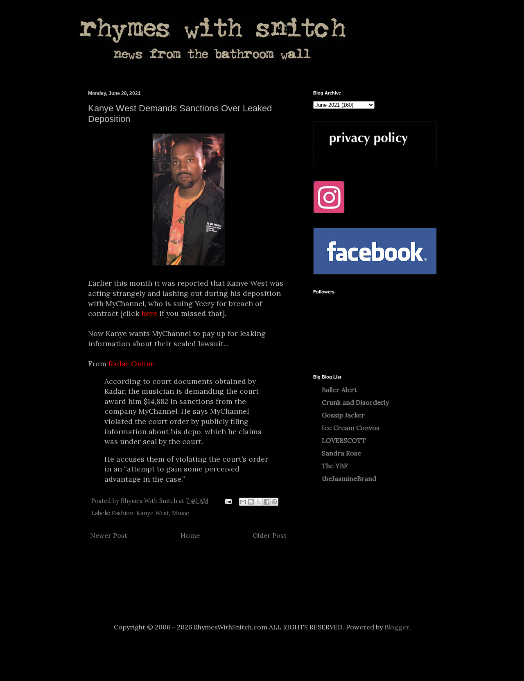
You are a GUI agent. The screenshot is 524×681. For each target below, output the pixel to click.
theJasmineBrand (349, 478)
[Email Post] (228, 501)
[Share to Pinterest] (274, 502)
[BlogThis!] (251, 502)
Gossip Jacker (343, 415)
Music (180, 513)
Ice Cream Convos (350, 428)
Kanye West (152, 513)
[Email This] (243, 502)
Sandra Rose (341, 453)
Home (190, 535)
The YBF (335, 466)
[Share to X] (259, 502)
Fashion (122, 513)
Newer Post (108, 535)
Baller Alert (339, 390)
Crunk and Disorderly (355, 402)
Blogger (396, 627)
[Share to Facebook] (266, 502)
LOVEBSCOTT (344, 440)
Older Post (270, 535)
